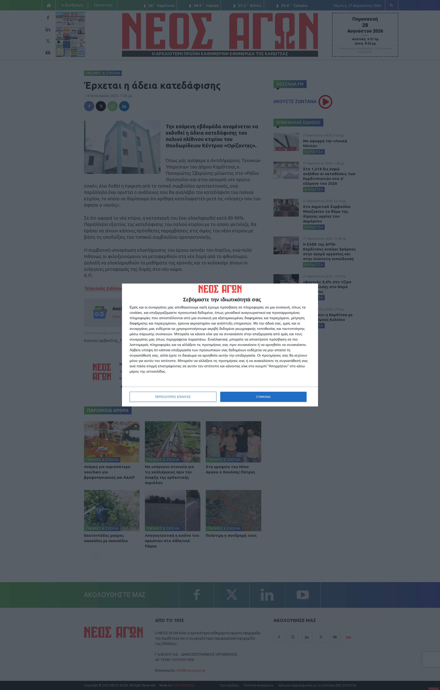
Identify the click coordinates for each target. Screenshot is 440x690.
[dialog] (220, 345)
